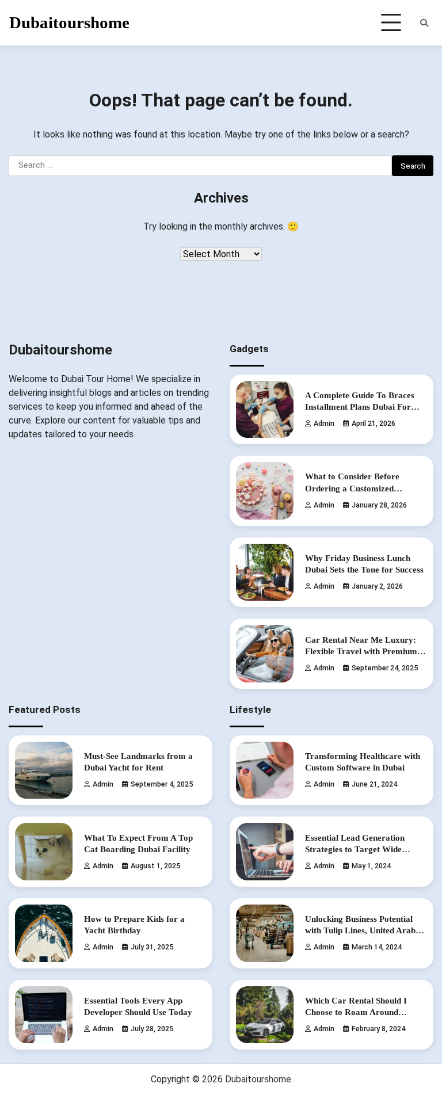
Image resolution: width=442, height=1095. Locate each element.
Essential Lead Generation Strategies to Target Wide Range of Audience (355, 849)
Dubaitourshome (69, 22)
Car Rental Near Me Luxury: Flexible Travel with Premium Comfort (361, 651)
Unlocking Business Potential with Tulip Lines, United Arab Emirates (360, 930)
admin (324, 423)
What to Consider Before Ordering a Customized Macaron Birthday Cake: (352, 487)
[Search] (424, 23)
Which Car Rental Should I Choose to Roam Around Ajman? (356, 1011)
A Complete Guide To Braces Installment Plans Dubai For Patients (359, 406)
